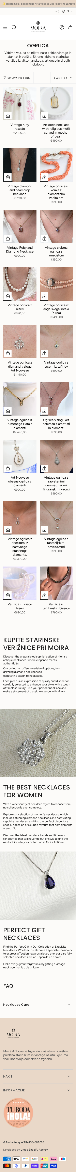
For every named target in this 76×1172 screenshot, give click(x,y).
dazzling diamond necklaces (21, 672)
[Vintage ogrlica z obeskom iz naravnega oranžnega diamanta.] (19, 518)
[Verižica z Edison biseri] (19, 583)
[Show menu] (5, 27)
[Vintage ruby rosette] (19, 103)
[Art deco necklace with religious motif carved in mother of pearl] (56, 103)
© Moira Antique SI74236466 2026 (23, 1142)
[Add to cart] (8, 115)
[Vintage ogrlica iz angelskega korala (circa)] (56, 284)
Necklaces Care (16, 1004)
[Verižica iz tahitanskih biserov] (56, 583)
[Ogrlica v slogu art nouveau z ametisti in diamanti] (56, 399)
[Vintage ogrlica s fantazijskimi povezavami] (56, 518)
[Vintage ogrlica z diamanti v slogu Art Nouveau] (19, 341)
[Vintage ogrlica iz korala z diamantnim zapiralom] (56, 165)
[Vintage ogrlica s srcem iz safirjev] (56, 341)
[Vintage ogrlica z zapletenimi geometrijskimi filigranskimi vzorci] (56, 456)
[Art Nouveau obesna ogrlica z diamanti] (19, 456)
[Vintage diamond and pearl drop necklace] (19, 165)
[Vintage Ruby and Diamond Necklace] (19, 226)
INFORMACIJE (14, 1090)
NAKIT (8, 1076)
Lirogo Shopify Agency (34, 1149)
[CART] (70, 27)
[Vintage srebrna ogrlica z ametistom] (56, 226)
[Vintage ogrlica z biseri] (19, 284)
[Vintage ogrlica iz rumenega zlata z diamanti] (19, 399)
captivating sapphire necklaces (22, 675)
